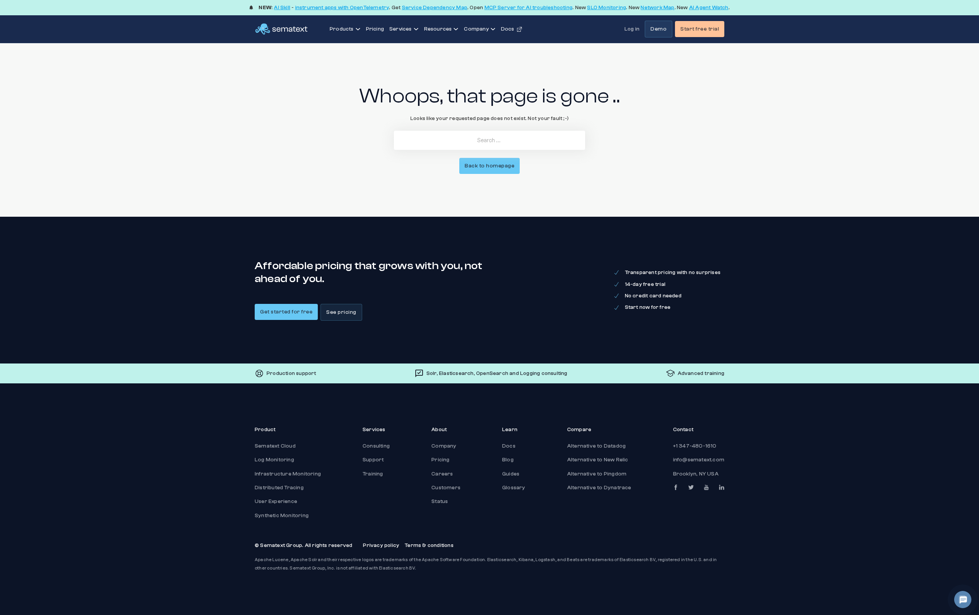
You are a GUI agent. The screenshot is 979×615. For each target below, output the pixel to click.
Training (373, 474)
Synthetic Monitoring (282, 516)
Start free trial (699, 29)
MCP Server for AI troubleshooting (529, 8)
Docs (509, 446)
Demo (658, 29)
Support (373, 460)
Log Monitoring (274, 460)
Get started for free (286, 312)
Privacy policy (381, 545)
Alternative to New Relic (597, 460)
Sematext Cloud (275, 446)
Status (439, 501)
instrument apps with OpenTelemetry (342, 8)
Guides (510, 474)
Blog (508, 460)
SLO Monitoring (606, 8)
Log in (631, 29)
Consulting (376, 446)
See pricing (341, 312)
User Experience (276, 501)
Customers (445, 488)
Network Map (657, 8)
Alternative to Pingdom (596, 474)
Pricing (375, 29)
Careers (442, 474)
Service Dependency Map (434, 8)
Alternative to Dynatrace (599, 488)
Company (443, 446)
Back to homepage (489, 166)
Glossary (513, 488)
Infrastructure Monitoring (288, 474)
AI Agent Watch (709, 8)
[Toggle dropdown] (358, 29)
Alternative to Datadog (596, 446)
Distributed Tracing (279, 488)
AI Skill (282, 8)
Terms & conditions (429, 545)
